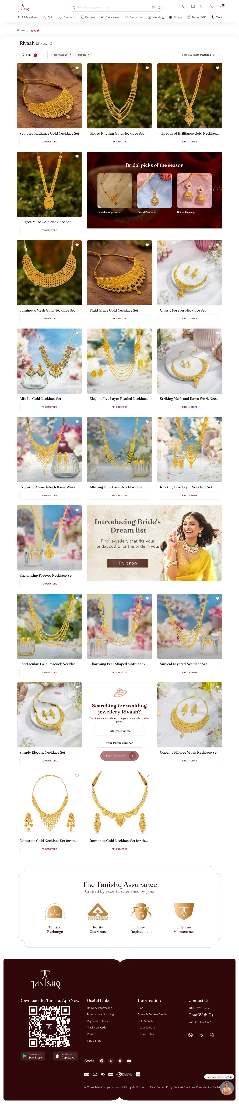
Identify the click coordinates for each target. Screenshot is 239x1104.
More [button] (219, 17)
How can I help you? (217, 1077)
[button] (216, 189)
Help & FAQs (145, 1021)
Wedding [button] (158, 17)
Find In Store (49, 141)
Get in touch (116, 756)
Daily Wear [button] (112, 17)
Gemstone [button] (136, 17)
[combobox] (114, 7)
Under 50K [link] (199, 17)
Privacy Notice (203, 1087)
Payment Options (97, 1021)
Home (21, 30)
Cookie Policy (146, 1034)
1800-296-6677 (198, 1008)
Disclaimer (218, 1087)
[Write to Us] (201, 1035)
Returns (92, 1034)
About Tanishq (146, 1027)
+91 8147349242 (200, 1022)
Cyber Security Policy (161, 1087)
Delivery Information (99, 1008)
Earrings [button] (90, 17)
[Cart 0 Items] (220, 6)
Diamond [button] (69, 17)
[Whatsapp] (190, 1035)
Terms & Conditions (184, 1087)
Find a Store (94, 1040)
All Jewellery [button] (30, 17)
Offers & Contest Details (152, 1014)
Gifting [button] (178, 17)
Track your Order (97, 1027)
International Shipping (100, 1014)
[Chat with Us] (212, 1035)
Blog (140, 1008)
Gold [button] (51, 17)
